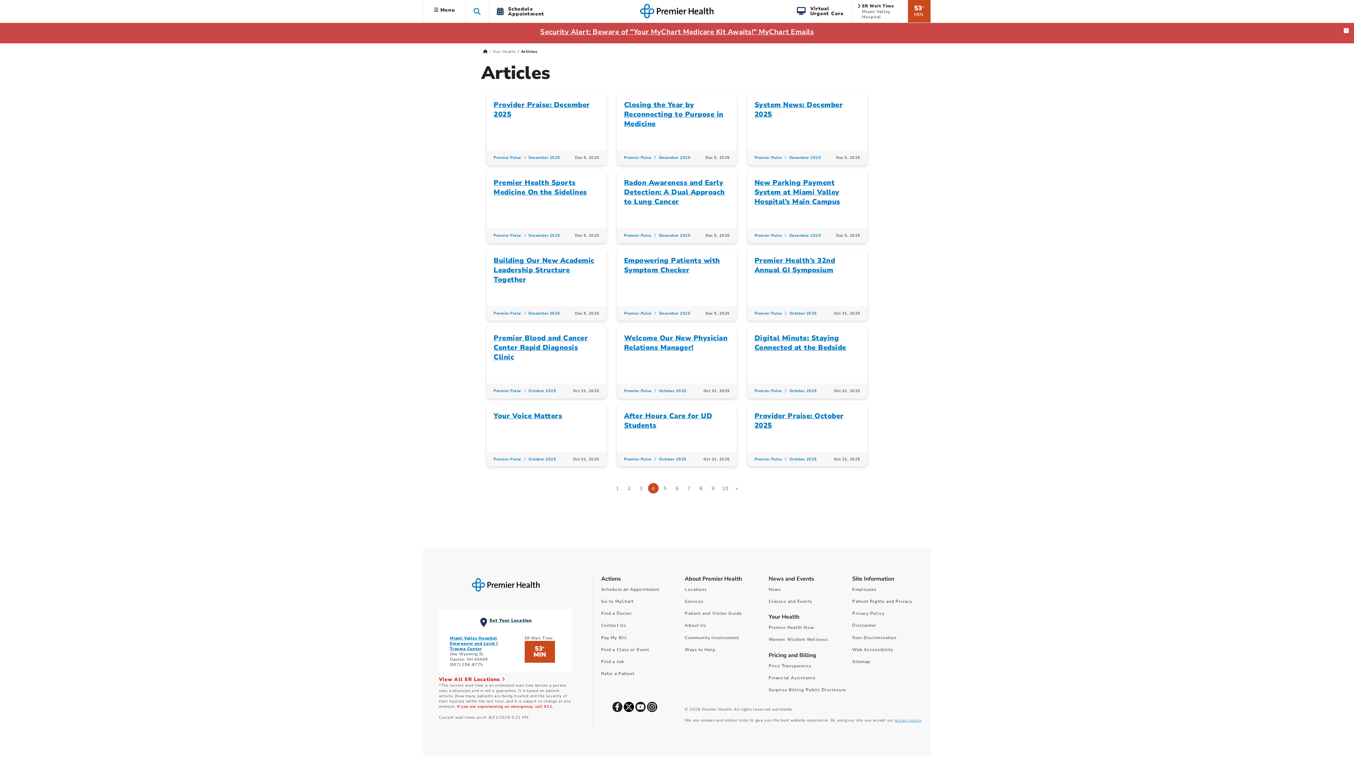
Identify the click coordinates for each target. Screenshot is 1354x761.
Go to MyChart (617, 601)
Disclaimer (864, 625)
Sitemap (861, 661)
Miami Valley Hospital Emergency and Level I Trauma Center (474, 643)
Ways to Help (700, 649)
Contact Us (613, 625)
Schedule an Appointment (630, 589)
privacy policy (908, 720)
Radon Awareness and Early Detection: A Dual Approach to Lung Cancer (674, 192)
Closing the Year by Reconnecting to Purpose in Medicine (674, 114)
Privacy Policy (868, 613)
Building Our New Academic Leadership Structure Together (544, 270)
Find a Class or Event (625, 649)
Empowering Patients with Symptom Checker (672, 265)
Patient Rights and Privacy (882, 601)
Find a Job (612, 661)
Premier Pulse (507, 157)
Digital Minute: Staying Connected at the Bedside (800, 342)
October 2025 (803, 313)
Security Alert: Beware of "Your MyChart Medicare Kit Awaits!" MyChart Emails (677, 32)
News (775, 589)
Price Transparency (790, 666)
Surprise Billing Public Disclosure (807, 690)
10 (725, 488)
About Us (695, 625)
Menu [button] (447, 10)
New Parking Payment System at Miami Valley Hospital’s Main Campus (797, 192)
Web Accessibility (872, 649)
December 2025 (544, 157)
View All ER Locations (470, 679)
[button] (477, 11)
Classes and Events (790, 601)
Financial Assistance (792, 678)
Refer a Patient (618, 673)
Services (694, 601)
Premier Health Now (791, 627)
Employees (864, 589)
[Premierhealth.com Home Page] (485, 51)
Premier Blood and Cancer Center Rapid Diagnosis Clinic (541, 347)
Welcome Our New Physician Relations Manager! (676, 342)
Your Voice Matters (528, 416)
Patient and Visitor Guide (713, 613)
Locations (696, 589)
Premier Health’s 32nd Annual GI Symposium (795, 265)
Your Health (504, 51)
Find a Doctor (616, 613)
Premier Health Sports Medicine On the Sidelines (540, 187)
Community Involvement (712, 638)
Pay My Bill (614, 638)
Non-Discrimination (874, 638)
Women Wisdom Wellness (798, 639)
